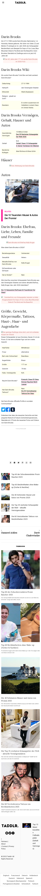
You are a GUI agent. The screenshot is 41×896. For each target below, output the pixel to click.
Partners (4, 841)
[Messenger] (14, 462)
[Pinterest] (22, 462)
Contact (5, 846)
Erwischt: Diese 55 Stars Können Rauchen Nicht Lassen (30, 381)
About (3, 844)
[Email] (30, 462)
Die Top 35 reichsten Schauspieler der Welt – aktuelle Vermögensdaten (24, 507)
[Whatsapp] (26, 462)
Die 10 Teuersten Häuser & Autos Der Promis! (21, 217)
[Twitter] (18, 462)
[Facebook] (10, 462)
